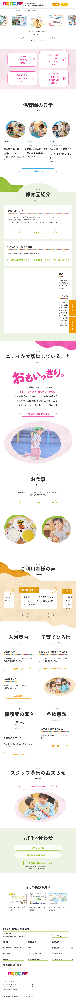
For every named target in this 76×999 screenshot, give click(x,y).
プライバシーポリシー (9, 981)
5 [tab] (44, 40)
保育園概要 (38, 260)
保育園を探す (17, 10)
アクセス (59, 936)
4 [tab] (41, 40)
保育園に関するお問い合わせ (38, 855)
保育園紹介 (38, 232)
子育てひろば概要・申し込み (53, 668)
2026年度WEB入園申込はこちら (22, 59)
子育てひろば (72, 325)
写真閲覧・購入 (18, 754)
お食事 (38, 502)
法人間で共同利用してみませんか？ (22, 78)
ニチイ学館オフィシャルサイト (11, 989)
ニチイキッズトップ (8, 10)
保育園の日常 (38, 171)
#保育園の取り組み (9, 158)
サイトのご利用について (9, 984)
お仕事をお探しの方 (64, 4)
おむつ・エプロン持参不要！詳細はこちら (54, 59)
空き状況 (56, 4)
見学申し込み (18, 668)
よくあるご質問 (38, 848)
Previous (23, 40)
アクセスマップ (59, 260)
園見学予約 (72, 308)
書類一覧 (55, 745)
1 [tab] (31, 40)
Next (52, 40)
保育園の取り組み (17, 260)
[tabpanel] (38, 25)
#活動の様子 (20, 158)
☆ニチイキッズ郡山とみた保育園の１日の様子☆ (54, 78)
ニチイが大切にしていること (38, 414)
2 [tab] (34, 40)
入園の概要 (18, 696)
